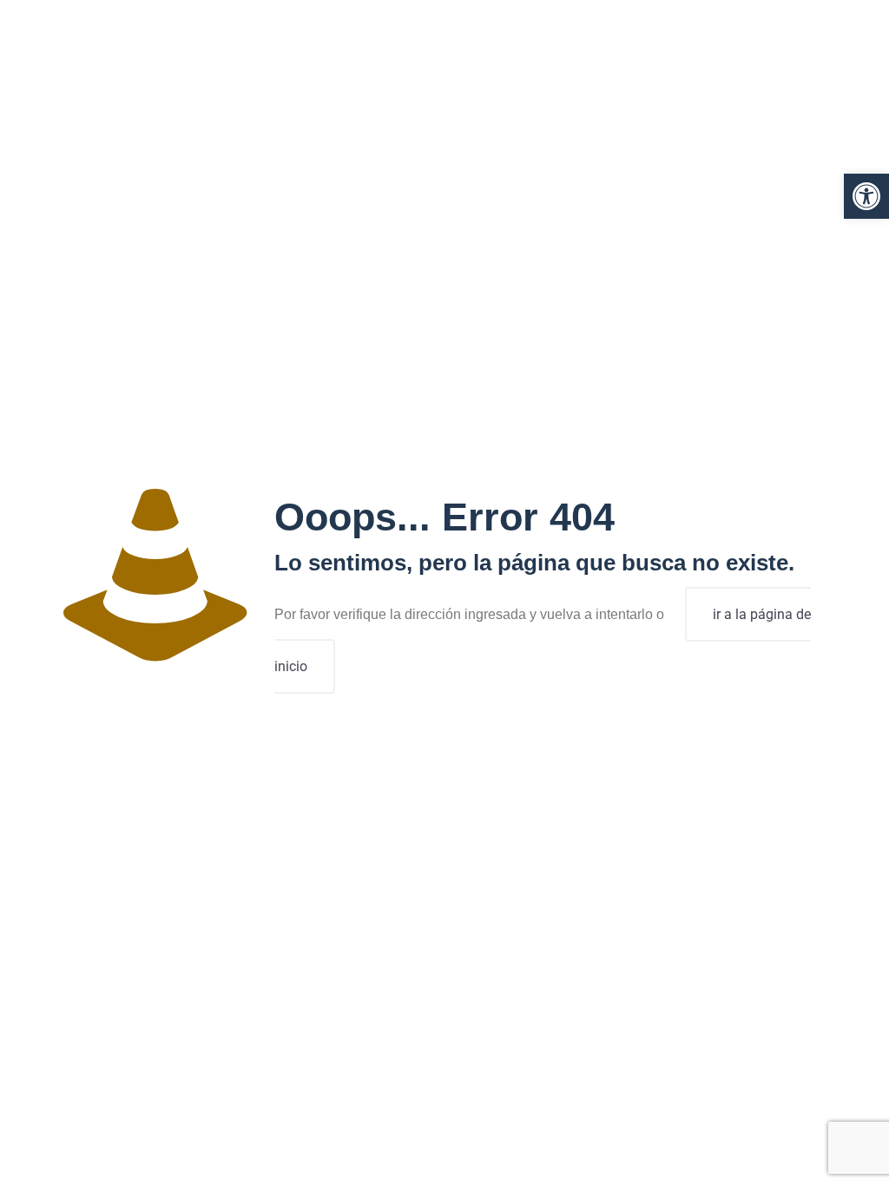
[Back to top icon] (805, 1150)
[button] (866, 196)
